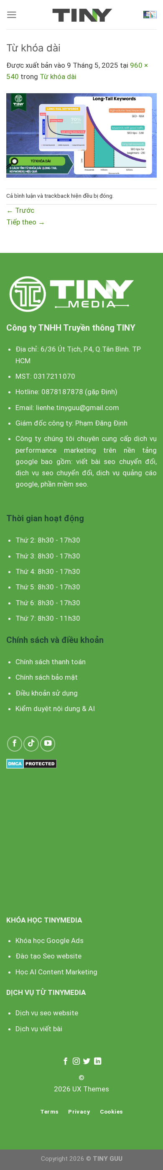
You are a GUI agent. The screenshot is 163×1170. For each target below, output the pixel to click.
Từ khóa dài (58, 76)
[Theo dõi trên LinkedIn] (97, 1062)
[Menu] (11, 14)
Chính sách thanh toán (50, 662)
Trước (20, 210)
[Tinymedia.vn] (81, 14)
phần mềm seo (64, 484)
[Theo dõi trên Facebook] (14, 743)
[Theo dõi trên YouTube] (47, 743)
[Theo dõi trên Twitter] (86, 1062)
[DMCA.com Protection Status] (31, 763)
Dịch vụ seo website (46, 1013)
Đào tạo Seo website (48, 956)
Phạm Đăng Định (101, 423)
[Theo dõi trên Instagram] (75, 1062)
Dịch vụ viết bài (38, 1029)
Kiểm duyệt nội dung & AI (55, 708)
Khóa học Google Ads (49, 940)
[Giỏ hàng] (150, 14)
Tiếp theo (25, 222)
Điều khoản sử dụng (46, 693)
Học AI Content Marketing (56, 972)
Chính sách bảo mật (46, 677)
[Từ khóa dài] (81, 134)
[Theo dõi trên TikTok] (30, 743)
